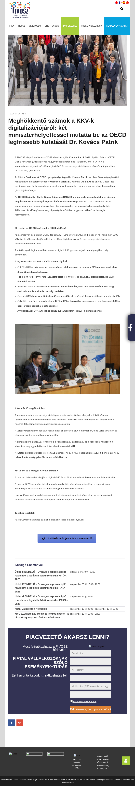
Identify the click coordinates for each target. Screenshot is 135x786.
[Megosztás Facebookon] (11, 722)
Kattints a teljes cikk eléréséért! (70, 538)
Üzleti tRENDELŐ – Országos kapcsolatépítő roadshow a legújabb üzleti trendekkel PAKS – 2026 (41, 600)
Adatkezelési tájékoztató (103, 760)
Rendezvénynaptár (117, 26)
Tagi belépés (70, 26)
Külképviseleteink (91, 26)
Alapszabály (103, 756)
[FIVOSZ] (13, 754)
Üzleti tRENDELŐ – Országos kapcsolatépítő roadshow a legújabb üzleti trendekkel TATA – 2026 (41, 588)
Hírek (11, 26)
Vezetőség (35, 26)
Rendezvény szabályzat (103, 767)
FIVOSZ (21, 26)
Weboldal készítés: (122, 780)
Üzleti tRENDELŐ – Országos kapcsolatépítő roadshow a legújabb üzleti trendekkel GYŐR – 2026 (41, 575)
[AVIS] (77, 755)
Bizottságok (52, 26)
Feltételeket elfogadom (84, 701)
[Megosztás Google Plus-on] (19, 722)
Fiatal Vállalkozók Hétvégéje (31, 608)
